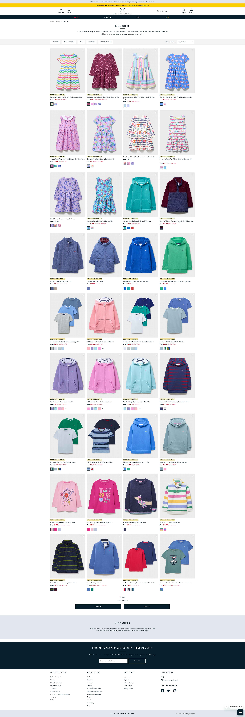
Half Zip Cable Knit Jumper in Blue (60, 281)
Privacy (89, 697)
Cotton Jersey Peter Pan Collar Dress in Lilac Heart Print (67, 159)
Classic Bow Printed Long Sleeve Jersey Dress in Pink (103, 97)
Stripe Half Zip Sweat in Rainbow (170, 522)
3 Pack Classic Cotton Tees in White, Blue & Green (138, 341)
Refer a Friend (128, 686)
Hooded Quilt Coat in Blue (95, 281)
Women (107, 17)
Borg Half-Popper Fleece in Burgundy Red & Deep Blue (176, 221)
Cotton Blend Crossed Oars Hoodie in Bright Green (175, 281)
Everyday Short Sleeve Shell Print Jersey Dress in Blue (176, 97)
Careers (89, 686)
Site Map (89, 700)
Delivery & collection (56, 677)
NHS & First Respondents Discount (60, 694)
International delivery (56, 683)
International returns (55, 686)
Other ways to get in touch (170, 680)
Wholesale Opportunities (94, 688)
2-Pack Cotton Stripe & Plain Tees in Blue (99, 462)
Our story (90, 680)
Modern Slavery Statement (94, 691)
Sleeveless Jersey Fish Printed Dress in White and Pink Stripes (176, 160)
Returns (52, 680)
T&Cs (88, 706)
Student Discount (55, 691)
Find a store (90, 677)
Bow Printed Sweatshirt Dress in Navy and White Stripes (140, 157)
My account (127, 677)
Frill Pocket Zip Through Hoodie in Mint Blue (136, 402)
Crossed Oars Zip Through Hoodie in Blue (135, 281)
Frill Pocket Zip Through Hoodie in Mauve (99, 402)
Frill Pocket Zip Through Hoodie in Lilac (62, 402)
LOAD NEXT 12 (98, 606)
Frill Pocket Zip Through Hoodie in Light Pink (100, 341)
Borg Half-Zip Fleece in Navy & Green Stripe (63, 583)
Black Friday (90, 703)
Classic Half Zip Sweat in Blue (96, 583)
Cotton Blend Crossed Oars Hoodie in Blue (136, 462)
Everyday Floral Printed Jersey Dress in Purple (100, 159)
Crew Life (90, 683)
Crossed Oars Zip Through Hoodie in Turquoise (137, 221)
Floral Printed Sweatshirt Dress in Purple (62, 219)
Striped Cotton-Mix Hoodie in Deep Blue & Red (174, 402)
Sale (76, 17)
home (52, 21)
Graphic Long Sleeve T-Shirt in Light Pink (62, 522)
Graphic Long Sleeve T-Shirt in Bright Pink (99, 522)
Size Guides (53, 688)
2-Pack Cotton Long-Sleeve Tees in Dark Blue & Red (139, 583)
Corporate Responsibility (94, 694)
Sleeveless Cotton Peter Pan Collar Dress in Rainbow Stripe (139, 98)
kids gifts (65, 21)
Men (139, 17)
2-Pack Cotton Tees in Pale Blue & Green (62, 462)
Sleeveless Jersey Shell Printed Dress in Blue (100, 221)
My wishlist (127, 680)
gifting (58, 21)
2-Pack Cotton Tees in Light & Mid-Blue (172, 341)
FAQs (52, 700)
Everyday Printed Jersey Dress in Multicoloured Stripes (66, 97)
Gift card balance (128, 683)
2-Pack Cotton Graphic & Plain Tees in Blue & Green (176, 583)
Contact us (53, 697)
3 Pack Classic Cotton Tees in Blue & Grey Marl (64, 341)
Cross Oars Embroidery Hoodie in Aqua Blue (173, 462)
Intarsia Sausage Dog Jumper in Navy (134, 522)
